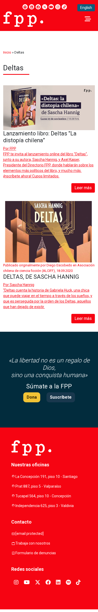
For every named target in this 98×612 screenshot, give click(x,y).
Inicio (7, 52)
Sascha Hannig (22, 285)
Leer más (83, 187)
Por (9, 148)
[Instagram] (57, 6)
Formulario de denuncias (35, 553)
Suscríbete (61, 397)
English (86, 8)
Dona (32, 397)
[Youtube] (51, 6)
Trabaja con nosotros (32, 543)
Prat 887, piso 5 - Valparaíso (38, 486)
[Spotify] (25, 6)
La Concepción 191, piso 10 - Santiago (46, 476)
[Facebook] (38, 6)
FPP (13, 148)
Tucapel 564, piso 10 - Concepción (43, 496)
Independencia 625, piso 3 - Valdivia (44, 506)
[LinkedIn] (31, 6)
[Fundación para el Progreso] (23, 19)
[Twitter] (44, 6)
